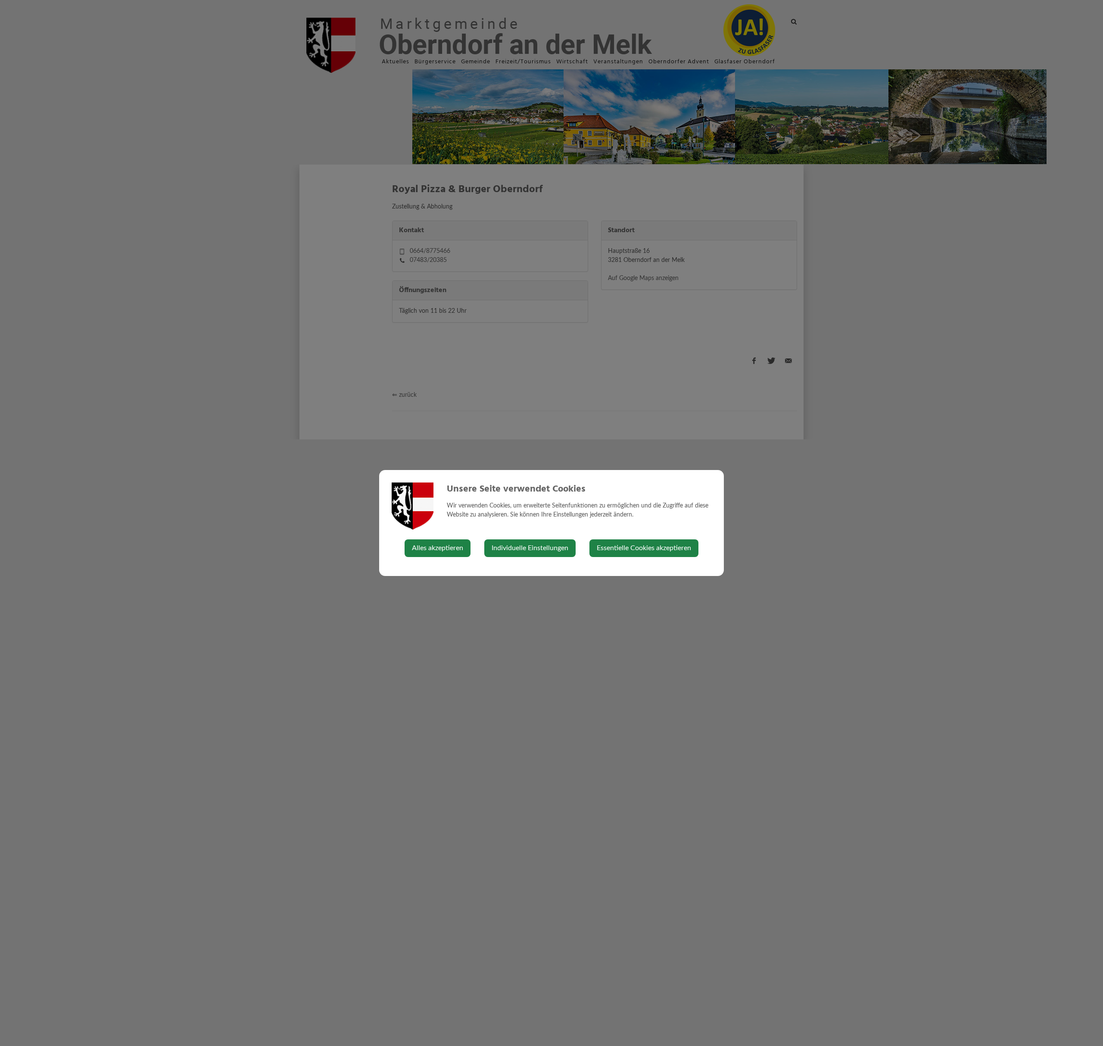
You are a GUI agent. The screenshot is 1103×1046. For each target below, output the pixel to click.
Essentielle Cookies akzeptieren (644, 548)
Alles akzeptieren (437, 548)
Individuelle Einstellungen (530, 548)
